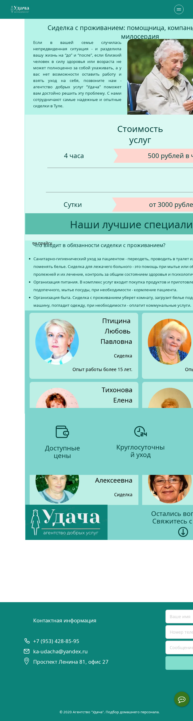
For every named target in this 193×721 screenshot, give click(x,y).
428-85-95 (67, 640)
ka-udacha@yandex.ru (60, 651)
